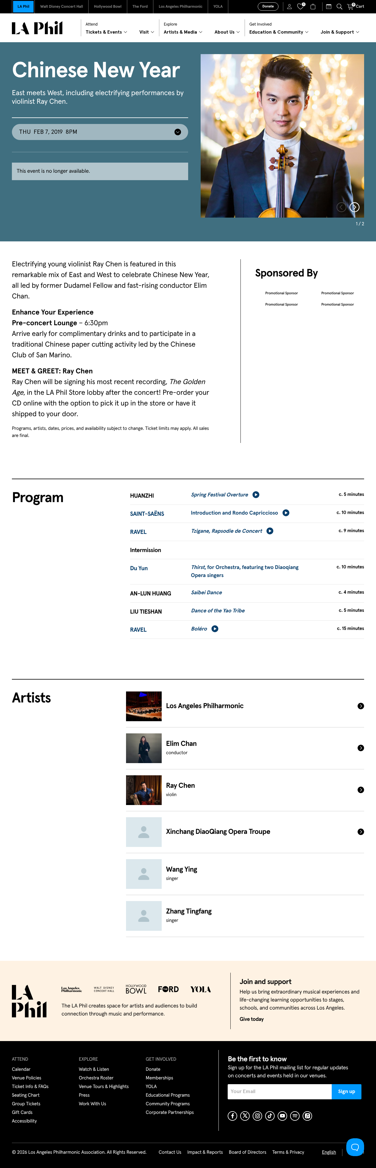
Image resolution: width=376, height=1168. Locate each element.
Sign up (346, 1091)
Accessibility (24, 1121)
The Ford (140, 7)
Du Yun (139, 569)
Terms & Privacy (288, 1152)
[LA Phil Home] (37, 27)
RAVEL (138, 532)
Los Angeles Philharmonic (180, 7)
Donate (268, 6)
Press (84, 1095)
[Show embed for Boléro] (214, 628)
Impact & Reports (205, 1152)
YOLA (218, 7)
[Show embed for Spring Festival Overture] (255, 494)
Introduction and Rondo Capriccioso (234, 513)
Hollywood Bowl (108, 7)
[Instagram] (257, 1116)
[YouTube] (282, 1116)
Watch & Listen (94, 1069)
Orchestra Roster (96, 1078)
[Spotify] (295, 1116)
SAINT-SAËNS (147, 514)
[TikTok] (270, 1116)
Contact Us (170, 1152)
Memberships (159, 1078)
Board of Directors (247, 1152)
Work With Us (92, 1104)
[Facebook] (232, 1116)
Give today (252, 1019)
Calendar (21, 1069)
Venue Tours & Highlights (104, 1086)
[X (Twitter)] (245, 1116)
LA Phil (23, 7)
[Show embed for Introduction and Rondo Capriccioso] (286, 512)
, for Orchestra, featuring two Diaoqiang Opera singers (244, 571)
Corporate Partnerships (170, 1112)
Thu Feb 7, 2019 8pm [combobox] (48, 132)
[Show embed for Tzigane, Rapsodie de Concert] (269, 531)
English (329, 1152)
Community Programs (168, 1104)
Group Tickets (26, 1104)
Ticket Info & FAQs (30, 1086)
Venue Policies (26, 1078)
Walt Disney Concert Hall (61, 7)
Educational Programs (168, 1095)
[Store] (314, 6)
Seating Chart (26, 1095)
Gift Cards (22, 1112)
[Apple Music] (307, 1116)
